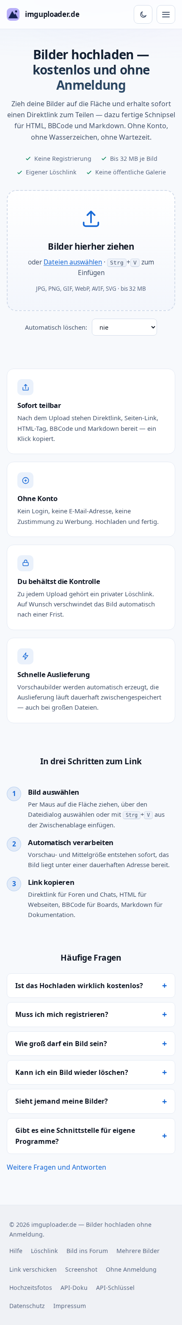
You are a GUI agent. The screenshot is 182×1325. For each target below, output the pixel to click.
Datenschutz (27, 1306)
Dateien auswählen (73, 262)
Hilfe (15, 1251)
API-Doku (74, 1288)
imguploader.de (52, 14)
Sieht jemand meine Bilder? (61, 1101)
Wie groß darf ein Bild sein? (61, 1043)
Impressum (69, 1306)
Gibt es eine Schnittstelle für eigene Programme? (75, 1136)
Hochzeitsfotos (30, 1288)
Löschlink (44, 1251)
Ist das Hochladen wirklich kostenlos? (79, 985)
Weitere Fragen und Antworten (56, 1167)
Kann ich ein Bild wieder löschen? (71, 1072)
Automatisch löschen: (56, 327)
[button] (91, 250)
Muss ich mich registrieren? (61, 1014)
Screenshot (81, 1269)
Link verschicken (33, 1269)
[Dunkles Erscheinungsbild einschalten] (143, 14)
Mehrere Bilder (138, 1251)
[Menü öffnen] (166, 14)
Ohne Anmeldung (131, 1269)
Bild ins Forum (87, 1251)
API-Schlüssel (115, 1288)
